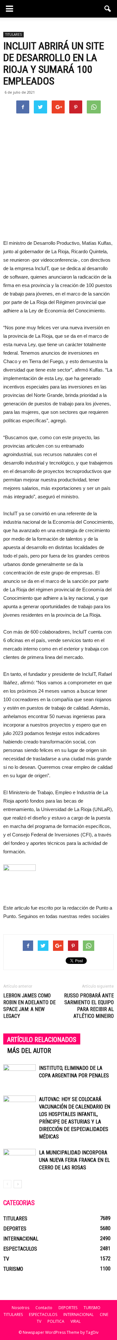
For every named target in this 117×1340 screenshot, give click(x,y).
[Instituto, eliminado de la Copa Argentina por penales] (19, 1075)
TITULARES (13, 34)
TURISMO (13, 1269)
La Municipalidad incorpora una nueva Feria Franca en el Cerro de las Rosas (74, 1160)
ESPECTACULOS (20, 1249)
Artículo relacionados (41, 1040)
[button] (108, 9)
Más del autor (29, 1051)
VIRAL (76, 1321)
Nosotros (20, 1307)
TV (6, 1259)
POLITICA (55, 1321)
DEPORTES (14, 1229)
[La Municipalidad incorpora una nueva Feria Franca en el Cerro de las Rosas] (19, 1160)
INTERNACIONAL (20, 1239)
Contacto (43, 1307)
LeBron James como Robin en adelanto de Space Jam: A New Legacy (29, 1005)
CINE (104, 1314)
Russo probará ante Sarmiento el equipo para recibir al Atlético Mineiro (89, 1005)
